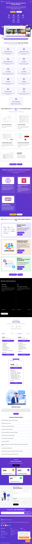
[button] (30, 314)
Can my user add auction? (5, 441)
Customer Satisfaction (13, 477)
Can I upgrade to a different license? (6, 448)
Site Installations (20, 469)
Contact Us (16, 413)
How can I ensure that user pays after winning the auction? (10, 454)
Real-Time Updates (13, 22)
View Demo (19, 164)
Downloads (4, 469)
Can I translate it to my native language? (7, 438)
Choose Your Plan (16, 320)
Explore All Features (13, 164)
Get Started (16, 465)
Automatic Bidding (9, 17)
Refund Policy (12, 534)
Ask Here (15, 504)
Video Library (12, 531)
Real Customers (3, 537)
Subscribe (27, 512)
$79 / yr (7, 337)
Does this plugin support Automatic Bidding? (8, 435)
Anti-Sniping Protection (13, 17)
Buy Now (8, 340)
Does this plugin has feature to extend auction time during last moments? (12, 451)
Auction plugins (3, 531)
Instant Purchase (23, 17)
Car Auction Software (4, 534)
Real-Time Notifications (18, 22)
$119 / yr (24, 337)
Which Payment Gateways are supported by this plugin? (9, 432)
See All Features (4, 352)
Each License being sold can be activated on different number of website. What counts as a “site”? (14, 444)
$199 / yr (17, 364)
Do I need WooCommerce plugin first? (7, 429)
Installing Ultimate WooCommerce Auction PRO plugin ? (9, 420)
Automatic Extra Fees (18, 17)
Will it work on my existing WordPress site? (7, 426)
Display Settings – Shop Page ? (6, 423)
